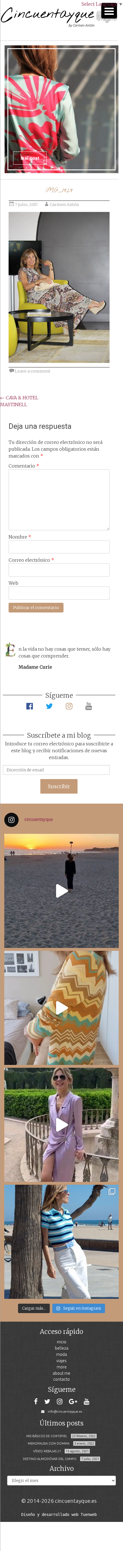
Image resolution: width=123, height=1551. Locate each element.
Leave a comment (32, 371)
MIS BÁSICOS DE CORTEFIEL (46, 1436)
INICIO (61, 1341)
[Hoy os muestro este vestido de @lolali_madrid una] (61, 1125)
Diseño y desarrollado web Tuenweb (59, 1514)
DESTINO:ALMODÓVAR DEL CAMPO (49, 1459)
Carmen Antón (64, 204)
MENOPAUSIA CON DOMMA (49, 1443)
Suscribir (59, 786)
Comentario (24, 466)
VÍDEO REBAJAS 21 (47, 1451)
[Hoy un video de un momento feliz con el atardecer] (61, 891)
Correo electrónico (31, 560)
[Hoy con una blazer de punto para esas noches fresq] (61, 1008)
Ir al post (21, 158)
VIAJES (61, 1360)
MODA (61, 1354)
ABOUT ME (61, 1373)
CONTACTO (61, 1379)
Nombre (20, 537)
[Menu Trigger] (109, 11)
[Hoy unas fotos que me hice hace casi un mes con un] (61, 1242)
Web (13, 583)
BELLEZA (61, 1348)
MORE (62, 1366)
